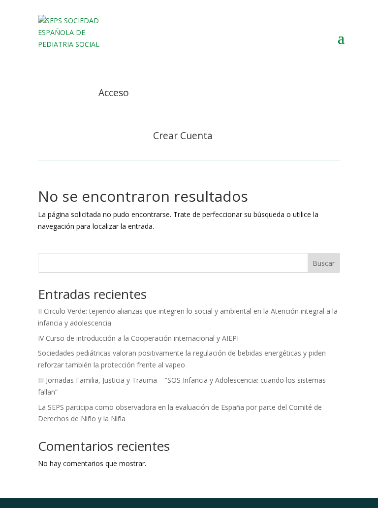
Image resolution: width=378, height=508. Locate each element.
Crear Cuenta (183, 135)
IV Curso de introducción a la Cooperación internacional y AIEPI (138, 338)
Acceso (113, 92)
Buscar (324, 263)
